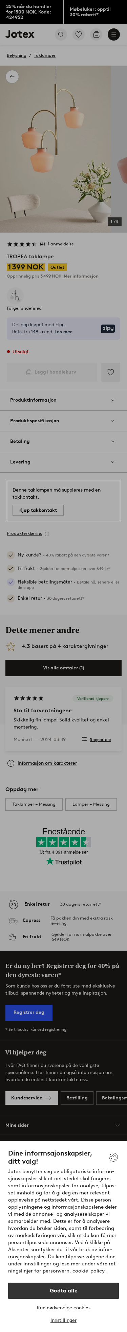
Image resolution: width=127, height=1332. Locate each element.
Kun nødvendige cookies (63, 1308)
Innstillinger (63, 1320)
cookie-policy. (89, 1271)
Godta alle (64, 1290)
